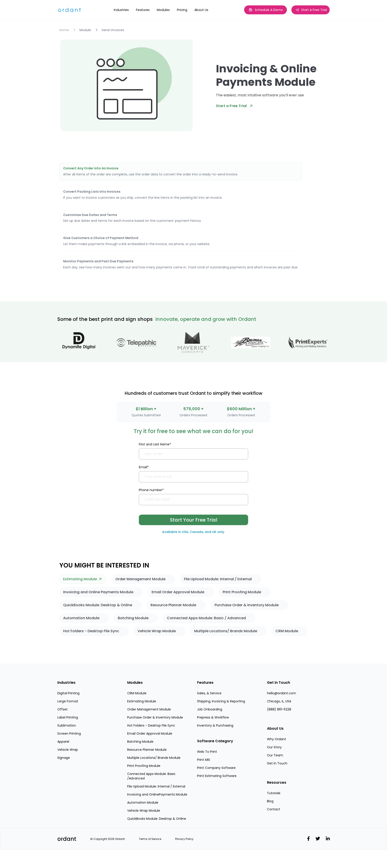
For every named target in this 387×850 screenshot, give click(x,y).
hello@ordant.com (281, 693)
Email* (144, 467)
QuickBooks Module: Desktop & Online (156, 818)
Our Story (274, 747)
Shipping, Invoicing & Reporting (221, 701)
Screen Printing (69, 733)
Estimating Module (141, 701)
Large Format (67, 701)
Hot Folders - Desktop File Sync (151, 725)
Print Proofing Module (143, 766)
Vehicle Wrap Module (143, 810)
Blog (270, 801)
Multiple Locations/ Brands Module (154, 757)
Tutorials (273, 793)
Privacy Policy (184, 839)
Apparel (63, 741)
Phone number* (151, 490)
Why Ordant (276, 739)
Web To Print (207, 751)
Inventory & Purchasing (215, 725)
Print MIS (203, 759)
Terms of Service (150, 839)
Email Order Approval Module (149, 733)
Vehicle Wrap (67, 749)
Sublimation (66, 725)
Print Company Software (216, 768)
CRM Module (136, 693)
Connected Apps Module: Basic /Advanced (151, 776)
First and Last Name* (155, 444)
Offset (62, 709)
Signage (63, 757)
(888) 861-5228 (279, 709)
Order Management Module (149, 709)
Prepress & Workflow (213, 717)
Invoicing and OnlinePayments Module (157, 794)
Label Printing (67, 717)
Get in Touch (277, 763)
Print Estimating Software (216, 776)
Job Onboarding (209, 709)
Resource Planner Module (147, 749)
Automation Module (142, 802)
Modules (135, 682)
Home (64, 30)
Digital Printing (68, 693)
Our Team (275, 755)
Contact (273, 809)
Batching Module (140, 741)
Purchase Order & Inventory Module (155, 717)
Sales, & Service (209, 693)
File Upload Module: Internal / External (156, 786)
